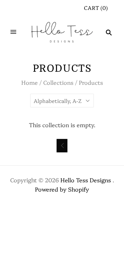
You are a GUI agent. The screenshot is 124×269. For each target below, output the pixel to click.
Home (29, 82)
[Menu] (13, 32)
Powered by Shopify (62, 189)
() (96, 7)
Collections (58, 82)
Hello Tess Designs (85, 180)
